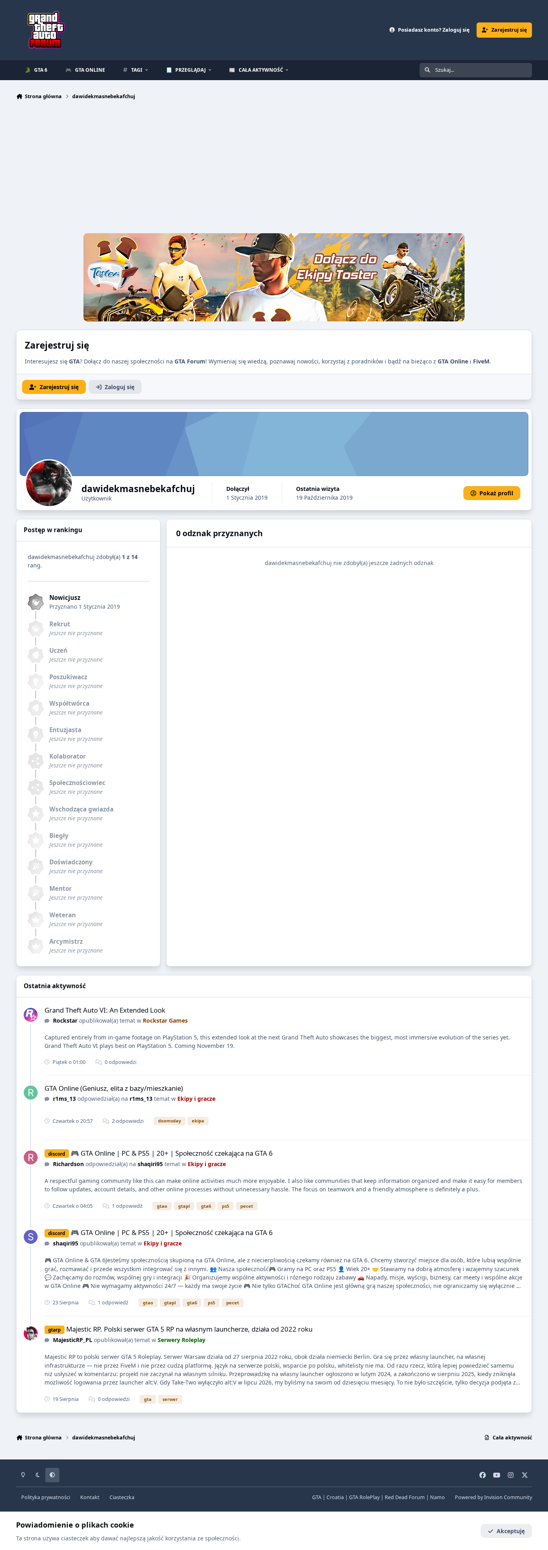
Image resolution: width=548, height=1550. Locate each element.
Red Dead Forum (405, 1497)
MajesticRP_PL (72, 1340)
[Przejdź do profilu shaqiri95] (31, 1237)
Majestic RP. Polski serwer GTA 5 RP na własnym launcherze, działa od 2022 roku (189, 1329)
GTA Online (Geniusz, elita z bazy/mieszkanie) (114, 1088)
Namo (437, 1497)
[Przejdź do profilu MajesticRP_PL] (31, 1333)
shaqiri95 (150, 1164)
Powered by (493, 1497)
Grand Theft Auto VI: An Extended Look (105, 1010)
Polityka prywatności (45, 1497)
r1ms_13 (64, 1098)
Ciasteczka (122, 1497)
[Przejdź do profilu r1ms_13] (31, 1093)
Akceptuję (511, 1531)
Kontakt (89, 1497)
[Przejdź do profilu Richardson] (31, 1157)
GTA (316, 1497)
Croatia (335, 1497)
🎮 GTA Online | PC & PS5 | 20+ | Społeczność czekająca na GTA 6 (172, 1153)
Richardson (68, 1164)
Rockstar (65, 1020)
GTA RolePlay (364, 1497)
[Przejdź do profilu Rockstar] (31, 1015)
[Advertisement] (274, 169)
